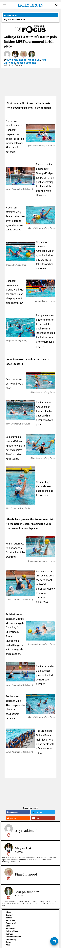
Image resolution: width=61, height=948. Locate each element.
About (8, 912)
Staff (8, 925)
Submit (9, 917)
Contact (9, 915)
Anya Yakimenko (17, 59)
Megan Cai (34, 59)
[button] (56, 5)
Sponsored (11, 923)
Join (8, 944)
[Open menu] (4, 5)
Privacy (9, 934)
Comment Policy (13, 936)
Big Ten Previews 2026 (14, 19)
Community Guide (11, 940)
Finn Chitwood (26, 874)
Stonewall (10, 928)
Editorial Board (13, 931)
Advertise (10, 920)
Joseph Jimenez (26, 62)
